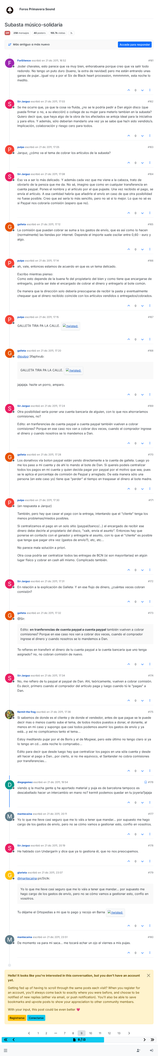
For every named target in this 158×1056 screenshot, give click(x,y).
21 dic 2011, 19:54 (57, 782)
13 (119, 1033)
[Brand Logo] (11, 9)
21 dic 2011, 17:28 (51, 454)
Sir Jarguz (23, 101)
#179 (150, 872)
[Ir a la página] (56, 1033)
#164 (150, 174)
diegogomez (25, 782)
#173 (150, 612)
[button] (5, 1050)
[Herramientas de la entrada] (150, 90)
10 (90, 1033)
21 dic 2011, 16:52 (56, 60)
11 (100, 1033)
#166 (150, 260)
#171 (151, 500)
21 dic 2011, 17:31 (54, 581)
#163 (150, 147)
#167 (150, 317)
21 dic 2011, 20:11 (57, 813)
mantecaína (24, 813)
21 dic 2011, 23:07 (52, 872)
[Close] (148, 975)
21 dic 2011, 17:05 (49, 147)
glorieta (22, 872)
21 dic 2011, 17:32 (51, 612)
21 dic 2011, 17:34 (55, 675)
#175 (150, 711)
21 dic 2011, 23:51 (57, 937)
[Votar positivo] (128, 90)
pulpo (20, 147)
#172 (150, 581)
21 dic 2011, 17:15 (49, 317)
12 (109, 1033)
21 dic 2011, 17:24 (55, 405)
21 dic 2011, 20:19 (55, 845)
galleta (21, 224)
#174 (150, 675)
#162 (150, 101)
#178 (150, 845)
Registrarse (17, 1017)
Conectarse (36, 1017)
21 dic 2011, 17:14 (49, 260)
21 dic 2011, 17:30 (49, 500)
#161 (150, 60)
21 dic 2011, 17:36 (60, 711)
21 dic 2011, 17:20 (51, 350)
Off (7, 32)
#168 (150, 350)
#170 (150, 454)
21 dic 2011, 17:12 (51, 224)
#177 (150, 813)
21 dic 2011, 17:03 (55, 101)
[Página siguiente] (129, 1033)
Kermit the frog (26, 711)
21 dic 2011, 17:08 (55, 174)
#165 (150, 224)
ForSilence (24, 60)
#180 (150, 937)
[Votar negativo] (142, 90)
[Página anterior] (29, 1033)
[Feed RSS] (71, 33)
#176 (150, 782)
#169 (150, 405)
